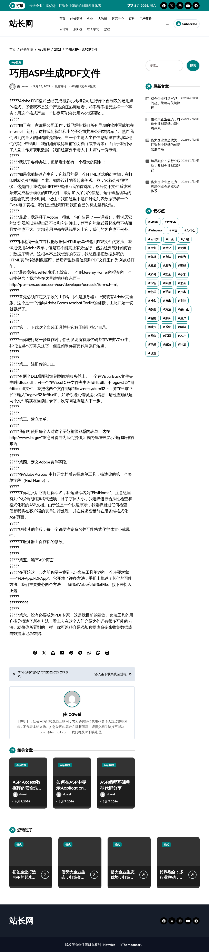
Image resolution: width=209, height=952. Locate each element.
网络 (153, 336)
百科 (132, 18)
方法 (168, 309)
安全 (168, 274)
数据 (153, 309)
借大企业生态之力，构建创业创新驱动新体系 (166, 186)
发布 (168, 265)
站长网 (21, 23)
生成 (93, 86)
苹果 (153, 344)
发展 (153, 265)
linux (154, 221)
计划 (183, 344)
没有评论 (60, 86)
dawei (75, 714)
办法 (168, 257)
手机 (168, 292)
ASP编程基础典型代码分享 (115, 785)
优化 (168, 248)
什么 (171, 239)
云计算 (63, 29)
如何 (153, 274)
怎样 (153, 292)
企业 (153, 248)
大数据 (102, 18)
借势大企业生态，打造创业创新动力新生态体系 (166, 123)
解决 (168, 344)
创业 (90, 18)
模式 (19, 844)
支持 (183, 300)
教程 (107, 29)
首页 (62, 18)
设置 (153, 353)
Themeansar (131, 945)
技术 (183, 292)
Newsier (109, 945)
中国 (174, 230)
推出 (168, 300)
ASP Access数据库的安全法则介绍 (27, 787)
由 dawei (22, 86)
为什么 (191, 230)
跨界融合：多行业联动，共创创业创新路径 (166, 165)
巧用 (76, 86)
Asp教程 (16, 62)
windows (156, 230)
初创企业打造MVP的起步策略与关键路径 (166, 103)
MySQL (171, 221)
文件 (84, 86)
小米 (183, 274)
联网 (168, 336)
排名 (153, 300)
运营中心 (118, 18)
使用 (183, 248)
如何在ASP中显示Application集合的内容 (71, 787)
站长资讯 (76, 18)
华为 (183, 257)
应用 (168, 283)
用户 (183, 318)
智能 (153, 318)
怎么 (183, 283)
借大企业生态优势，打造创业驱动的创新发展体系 (166, 144)
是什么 (184, 309)
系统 (168, 327)
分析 (153, 257)
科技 (153, 327)
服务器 (77, 29)
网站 (183, 327)
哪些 (183, 265)
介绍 (186, 239)
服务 (168, 318)
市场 (153, 283)
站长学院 (93, 29)
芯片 (183, 336)
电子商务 (145, 18)
